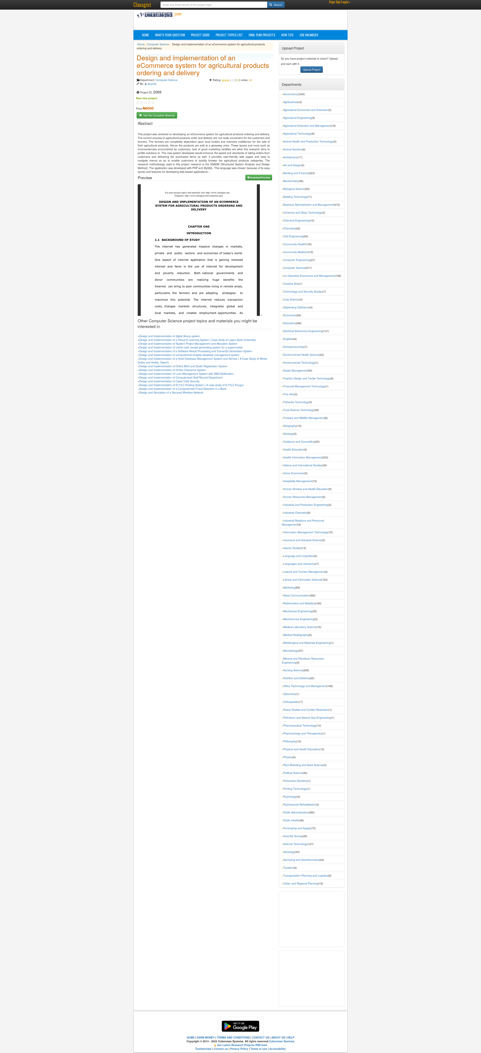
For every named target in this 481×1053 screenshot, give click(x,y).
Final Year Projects (262, 35)
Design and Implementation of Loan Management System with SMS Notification (186, 374)
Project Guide (200, 35)
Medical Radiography (296, 635)
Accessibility (277, 1049)
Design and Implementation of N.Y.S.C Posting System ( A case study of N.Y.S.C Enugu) (191, 385)
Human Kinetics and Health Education (305, 489)
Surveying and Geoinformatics (301, 860)
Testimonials (203, 1049)
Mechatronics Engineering (298, 619)
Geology (288, 433)
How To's (287, 35)
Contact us (221, 1049)
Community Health (294, 244)
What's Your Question (170, 35)
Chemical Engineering (296, 220)
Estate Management (295, 370)
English (287, 339)
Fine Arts (288, 394)
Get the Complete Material (159, 115)
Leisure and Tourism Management (303, 572)
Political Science (293, 773)
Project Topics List (229, 35)
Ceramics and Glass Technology (302, 212)
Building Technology (295, 197)
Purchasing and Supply (297, 828)
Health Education (293, 449)
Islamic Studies (292, 548)
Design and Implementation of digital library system (169, 336)
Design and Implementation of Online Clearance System (172, 370)
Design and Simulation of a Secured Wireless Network (171, 392)
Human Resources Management (302, 497)
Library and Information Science (302, 579)
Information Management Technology (305, 532)
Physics (287, 757)
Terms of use (258, 1049)
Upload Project (311, 69)
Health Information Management (302, 457)
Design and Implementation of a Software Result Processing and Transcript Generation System (195, 351)
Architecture (290, 157)
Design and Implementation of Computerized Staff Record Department (181, 377)
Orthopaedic (290, 702)
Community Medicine (295, 252)
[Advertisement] (258, 20)
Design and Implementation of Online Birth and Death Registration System (183, 366)
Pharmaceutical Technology (299, 725)
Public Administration (295, 812)
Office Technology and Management (305, 686)
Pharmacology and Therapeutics (302, 733)
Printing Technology (295, 789)
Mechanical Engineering (297, 611)
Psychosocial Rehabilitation (299, 804)
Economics (289, 315)
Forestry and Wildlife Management (303, 418)
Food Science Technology (298, 410)
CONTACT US (260, 1037)
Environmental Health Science (301, 355)
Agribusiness (291, 102)
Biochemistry (291, 181)
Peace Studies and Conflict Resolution (306, 710)
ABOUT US (278, 1037)
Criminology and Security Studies (303, 291)
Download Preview (260, 177)
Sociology (289, 852)
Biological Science (294, 189)
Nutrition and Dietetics (296, 678)
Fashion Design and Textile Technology (306, 378)
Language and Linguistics (298, 556)
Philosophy (289, 741)
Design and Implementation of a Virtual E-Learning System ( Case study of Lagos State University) (197, 340)
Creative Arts (291, 283)
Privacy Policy (239, 1049)
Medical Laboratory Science (299, 627)
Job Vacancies (308, 35)
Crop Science (291, 299)
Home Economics (293, 473)
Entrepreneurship (293, 347)
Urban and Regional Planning (300, 883)
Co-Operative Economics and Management (309, 276)
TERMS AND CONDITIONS (233, 1037)
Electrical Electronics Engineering (303, 331)
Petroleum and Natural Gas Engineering (307, 717)
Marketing (289, 587)
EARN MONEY (206, 1037)
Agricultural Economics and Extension (305, 110)
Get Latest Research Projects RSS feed (242, 1045)
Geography (290, 426)
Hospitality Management (297, 481)
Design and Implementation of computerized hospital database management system (189, 355)
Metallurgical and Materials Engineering (306, 643)
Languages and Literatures (299, 564)
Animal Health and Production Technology (308, 141)
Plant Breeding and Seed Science (303, 765)
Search (277, 5)
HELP (290, 1037)
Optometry (289, 694)
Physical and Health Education (301, 749)
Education (289, 323)
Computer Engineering (296, 260)
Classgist (142, 4)
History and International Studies (302, 465)
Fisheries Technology (296, 402)
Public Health (291, 820)
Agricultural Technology (297, 133)
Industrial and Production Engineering (305, 505)
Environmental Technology (299, 362)
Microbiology (290, 650)
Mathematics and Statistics (299, 603)
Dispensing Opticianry (296, 307)
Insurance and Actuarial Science (302, 540)
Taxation (288, 867)
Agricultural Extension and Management (307, 125)
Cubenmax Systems (281, 1041)
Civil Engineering (293, 236)
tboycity (152, 84)
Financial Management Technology (304, 386)
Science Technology (295, 844)
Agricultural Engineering (297, 118)
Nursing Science (293, 670)
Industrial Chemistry (295, 512)
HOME (191, 1037)
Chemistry (289, 228)
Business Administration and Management (308, 204)
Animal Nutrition (292, 149)
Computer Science (158, 44)
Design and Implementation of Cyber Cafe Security (169, 381)
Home (145, 35)
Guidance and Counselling (299, 441)
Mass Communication (296, 595)
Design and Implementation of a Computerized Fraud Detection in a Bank (182, 389)
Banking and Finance (296, 173)
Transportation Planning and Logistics (305, 875)
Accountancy (291, 94)
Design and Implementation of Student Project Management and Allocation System (188, 343)
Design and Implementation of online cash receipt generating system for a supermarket (191, 347)
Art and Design (292, 165)
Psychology (290, 796)
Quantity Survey (292, 836)
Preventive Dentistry (295, 781)
